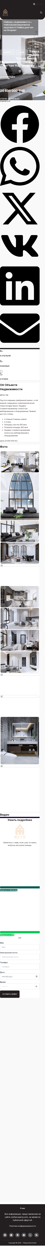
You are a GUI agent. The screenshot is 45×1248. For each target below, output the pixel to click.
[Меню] (41, 12)
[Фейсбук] (5, 1235)
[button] (20, 124)
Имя (2, 943)
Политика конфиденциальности (22, 1226)
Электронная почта (8, 953)
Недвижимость (22, 22)
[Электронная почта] (24, 1235)
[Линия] (17, 1235)
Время (3, 982)
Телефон (4, 962)
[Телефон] (30, 1235)
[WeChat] (36, 1235)
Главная (8, 22)
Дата (2, 972)
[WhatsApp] (11, 1235)
